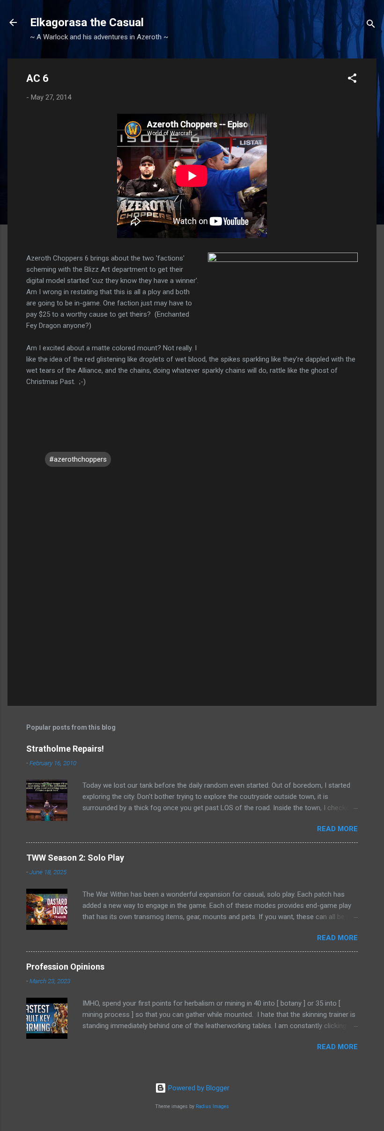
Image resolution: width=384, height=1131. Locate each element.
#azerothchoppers (78, 459)
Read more (337, 829)
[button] (352, 79)
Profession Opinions (65, 967)
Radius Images (212, 1106)
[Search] (371, 25)
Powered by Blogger (197, 1088)
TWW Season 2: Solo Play (75, 858)
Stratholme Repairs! (65, 749)
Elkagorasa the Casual (87, 22)
